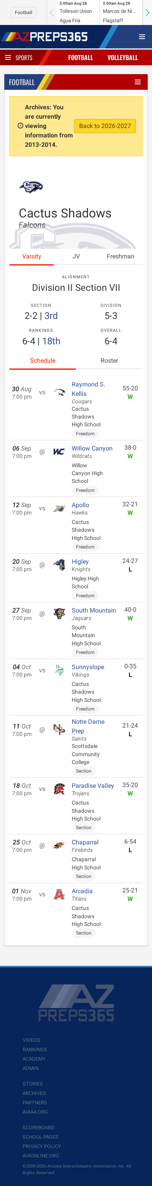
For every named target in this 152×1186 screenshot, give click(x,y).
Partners (35, 1103)
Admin (31, 1068)
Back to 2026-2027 (105, 126)
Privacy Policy (42, 1146)
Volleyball (123, 57)
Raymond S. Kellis (88, 393)
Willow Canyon (92, 452)
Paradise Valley (93, 789)
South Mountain (94, 614)
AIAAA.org (35, 1112)
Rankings (35, 1049)
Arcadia (82, 894)
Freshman (120, 256)
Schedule (42, 360)
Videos (31, 1040)
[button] (147, 12)
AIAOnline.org (41, 1156)
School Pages (40, 1137)
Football (23, 12)
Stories (33, 1084)
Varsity (31, 256)
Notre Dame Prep (88, 730)
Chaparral (85, 846)
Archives (34, 1093)
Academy (34, 1059)
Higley (81, 565)
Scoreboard (39, 1128)
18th (51, 341)
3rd (51, 315)
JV (76, 256)
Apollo (80, 508)
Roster (109, 360)
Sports (24, 57)
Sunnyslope (88, 670)
